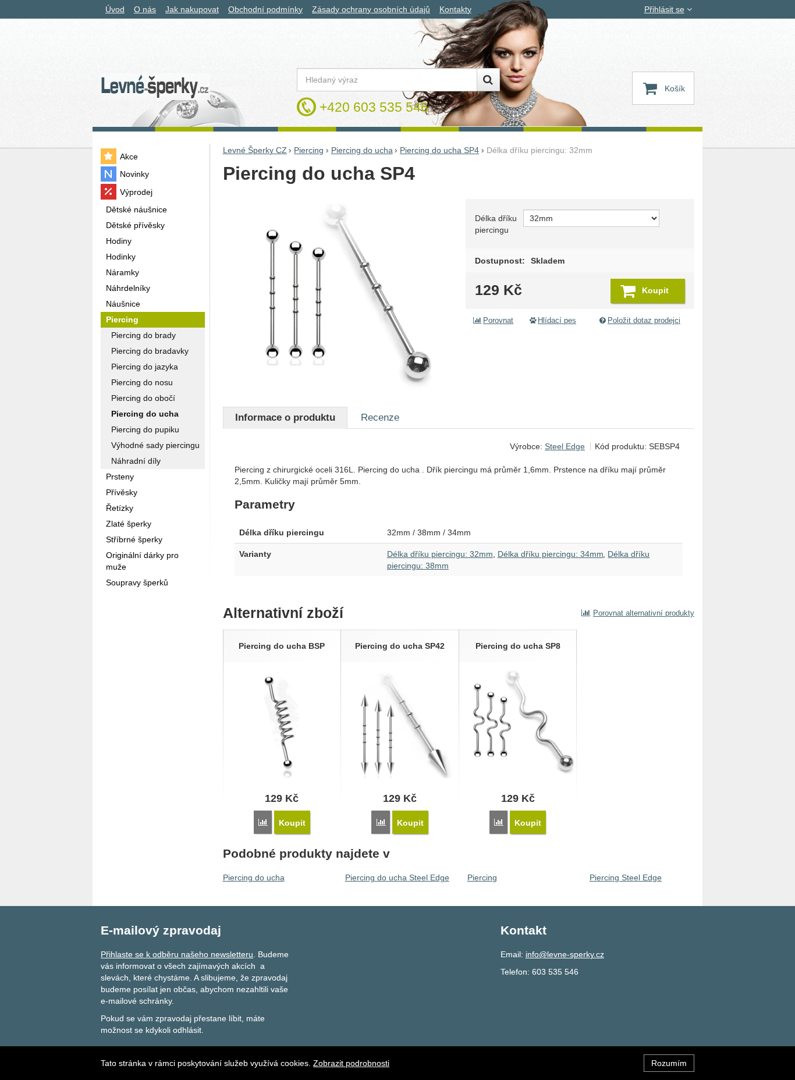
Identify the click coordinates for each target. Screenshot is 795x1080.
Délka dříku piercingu (496, 224)
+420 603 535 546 (374, 107)
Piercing (482, 877)
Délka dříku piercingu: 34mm (551, 554)
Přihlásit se (664, 9)
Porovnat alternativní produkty (643, 613)
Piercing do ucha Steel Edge (397, 877)
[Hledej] (488, 79)
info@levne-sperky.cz (565, 954)
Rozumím (669, 1063)
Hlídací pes (557, 321)
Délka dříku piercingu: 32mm (440, 554)
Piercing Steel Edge (626, 877)
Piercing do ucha (254, 877)
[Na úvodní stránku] (155, 87)
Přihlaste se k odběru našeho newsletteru (177, 954)
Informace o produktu (285, 417)
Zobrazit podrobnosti (351, 1063)
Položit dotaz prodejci (644, 321)
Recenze (380, 417)
